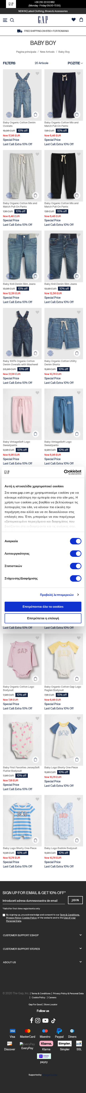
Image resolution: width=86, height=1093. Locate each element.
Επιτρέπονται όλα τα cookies (43, 606)
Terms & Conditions (41, 993)
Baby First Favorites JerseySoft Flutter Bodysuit (21, 769)
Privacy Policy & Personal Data (68, 993)
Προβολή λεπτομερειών (57, 594)
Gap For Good (35, 1004)
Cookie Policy (29, 918)
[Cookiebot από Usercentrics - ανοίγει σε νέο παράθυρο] (63, 472)
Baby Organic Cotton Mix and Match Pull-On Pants (61, 124)
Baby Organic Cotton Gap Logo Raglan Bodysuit (62, 688)
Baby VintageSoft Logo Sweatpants (16, 443)
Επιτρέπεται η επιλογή (43, 618)
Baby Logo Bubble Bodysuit (60, 848)
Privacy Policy (13, 918)
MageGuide (50, 1075)
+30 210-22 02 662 (44, 2)
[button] (37, 73)
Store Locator (50, 1004)
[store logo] (43, 20)
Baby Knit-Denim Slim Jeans (19, 283)
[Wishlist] (74, 20)
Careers (52, 997)
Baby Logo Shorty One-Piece (61, 767)
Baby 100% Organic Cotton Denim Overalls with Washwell (20, 363)
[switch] (75, 554)
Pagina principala (26, 51)
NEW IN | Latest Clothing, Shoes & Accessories (43, 11)
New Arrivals (47, 51)
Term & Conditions (69, 915)
